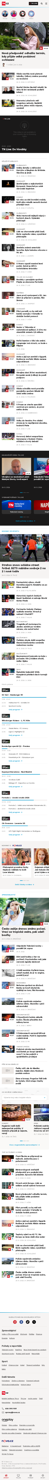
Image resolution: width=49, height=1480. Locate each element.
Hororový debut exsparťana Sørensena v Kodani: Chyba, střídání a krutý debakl (29, 439)
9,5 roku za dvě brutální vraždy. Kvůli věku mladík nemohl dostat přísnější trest (31, 202)
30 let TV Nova (7, 1454)
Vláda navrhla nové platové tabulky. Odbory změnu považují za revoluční (31, 76)
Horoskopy (6, 1381)
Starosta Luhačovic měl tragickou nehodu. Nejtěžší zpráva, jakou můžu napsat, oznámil (29, 104)
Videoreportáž (22, 1015)
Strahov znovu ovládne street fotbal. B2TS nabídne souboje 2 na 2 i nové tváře (24, 568)
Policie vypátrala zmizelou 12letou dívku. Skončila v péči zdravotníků (30, 1003)
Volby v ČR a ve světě (10, 1334)
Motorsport (22, 622)
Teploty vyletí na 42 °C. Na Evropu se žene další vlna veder (30, 1235)
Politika (31, 1334)
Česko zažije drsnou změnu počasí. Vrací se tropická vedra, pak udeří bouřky (24, 932)
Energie (5, 1338)
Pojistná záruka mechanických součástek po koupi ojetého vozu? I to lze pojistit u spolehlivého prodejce (30, 1053)
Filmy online (13, 1425)
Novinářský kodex (18, 1403)
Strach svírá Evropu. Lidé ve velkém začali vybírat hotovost (30, 1184)
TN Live (34, 3)
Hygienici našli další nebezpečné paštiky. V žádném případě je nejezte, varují (14, 1129)
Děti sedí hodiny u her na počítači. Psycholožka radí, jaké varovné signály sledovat (31, 959)
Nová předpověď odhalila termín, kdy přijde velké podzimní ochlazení (23, 56)
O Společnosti (15, 1446)
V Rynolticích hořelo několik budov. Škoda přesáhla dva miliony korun (29, 1019)
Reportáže (36, 1354)
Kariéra (4, 1450)
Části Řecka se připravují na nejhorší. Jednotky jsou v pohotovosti (29, 1158)
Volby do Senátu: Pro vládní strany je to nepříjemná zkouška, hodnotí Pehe (31, 423)
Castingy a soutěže (31, 1450)
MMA (4, 1369)
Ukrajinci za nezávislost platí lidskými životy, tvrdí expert (15, 478)
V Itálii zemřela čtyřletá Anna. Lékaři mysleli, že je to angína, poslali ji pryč (30, 972)
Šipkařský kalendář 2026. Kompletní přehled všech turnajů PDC (31, 674)
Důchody (23, 1334)
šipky (18, 669)
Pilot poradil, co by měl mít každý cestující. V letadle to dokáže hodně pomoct (29, 313)
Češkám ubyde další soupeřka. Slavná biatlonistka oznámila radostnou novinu (30, 642)
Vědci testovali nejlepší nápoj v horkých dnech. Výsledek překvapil (30, 218)
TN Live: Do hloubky (14, 149)
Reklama (5, 1446)
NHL (43, 1365)
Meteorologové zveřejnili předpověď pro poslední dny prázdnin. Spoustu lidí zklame (29, 1172)
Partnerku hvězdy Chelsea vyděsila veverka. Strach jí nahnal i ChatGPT (28, 611)
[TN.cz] (5, 3)
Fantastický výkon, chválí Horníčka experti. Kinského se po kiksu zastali (31, 584)
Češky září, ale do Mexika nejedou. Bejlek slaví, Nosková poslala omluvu (29, 1070)
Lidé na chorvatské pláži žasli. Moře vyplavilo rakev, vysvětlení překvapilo (31, 234)
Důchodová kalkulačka (10, 1385)
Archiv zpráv (32, 1399)
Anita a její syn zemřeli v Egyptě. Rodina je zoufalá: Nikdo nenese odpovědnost (31, 359)
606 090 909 (11, 1409)
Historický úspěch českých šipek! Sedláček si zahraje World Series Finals (31, 598)
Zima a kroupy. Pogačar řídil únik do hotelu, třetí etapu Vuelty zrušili (31, 1081)
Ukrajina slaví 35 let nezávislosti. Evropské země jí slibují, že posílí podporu (31, 375)
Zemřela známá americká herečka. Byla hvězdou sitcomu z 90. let (31, 250)
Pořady (4, 1425)
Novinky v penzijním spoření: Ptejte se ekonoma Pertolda (29, 281)
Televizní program (15, 1450)
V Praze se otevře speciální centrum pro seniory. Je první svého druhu (30, 407)
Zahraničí (20, 181)
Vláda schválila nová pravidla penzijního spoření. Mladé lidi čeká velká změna (30, 391)
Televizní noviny (7, 1350)
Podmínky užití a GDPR (31, 1446)
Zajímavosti (21, 165)
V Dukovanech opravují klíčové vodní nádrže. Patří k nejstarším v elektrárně (31, 1035)
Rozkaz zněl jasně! (23, 1354)
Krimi (36, 1123)
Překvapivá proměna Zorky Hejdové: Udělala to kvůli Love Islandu (15, 869)
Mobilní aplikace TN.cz (10, 1399)
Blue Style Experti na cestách (35, 1350)
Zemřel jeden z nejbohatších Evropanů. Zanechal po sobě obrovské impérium (29, 186)
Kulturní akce (26, 1385)
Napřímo (20, 293)
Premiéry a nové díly (27, 1425)
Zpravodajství (8, 895)
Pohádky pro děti (25, 1429)
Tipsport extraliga (33, 1365)
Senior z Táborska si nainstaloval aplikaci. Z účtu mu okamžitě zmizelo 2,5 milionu (31, 329)
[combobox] (24, 1097)
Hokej (22, 1365)
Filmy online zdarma (9, 1429)
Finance (39, 1334)
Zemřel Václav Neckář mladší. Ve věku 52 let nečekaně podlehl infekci (31, 89)
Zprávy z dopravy (18, 1381)
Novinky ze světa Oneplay (11, 1433)
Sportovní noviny (8, 1354)
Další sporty (21, 638)
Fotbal (19, 434)
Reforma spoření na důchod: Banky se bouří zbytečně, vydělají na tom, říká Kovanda (30, 987)
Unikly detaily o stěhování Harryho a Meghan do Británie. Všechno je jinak (30, 170)
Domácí (19, 197)
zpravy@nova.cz (12, 1412)
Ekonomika (21, 983)
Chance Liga (13, 1365)
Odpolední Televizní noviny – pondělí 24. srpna (29, 947)
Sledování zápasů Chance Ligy (35, 1433)
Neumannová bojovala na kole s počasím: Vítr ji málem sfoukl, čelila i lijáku (31, 658)
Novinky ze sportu (10, 531)
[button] (21, 492)
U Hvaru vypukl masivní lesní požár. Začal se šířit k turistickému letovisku (29, 266)
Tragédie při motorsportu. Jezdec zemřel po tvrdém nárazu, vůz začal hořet (28, 626)
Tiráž (41, 1399)
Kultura (12, 1338)
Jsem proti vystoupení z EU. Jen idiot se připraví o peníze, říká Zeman (31, 297)
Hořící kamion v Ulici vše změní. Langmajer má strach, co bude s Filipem (31, 343)
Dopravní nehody (32, 1381)
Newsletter (6, 1403)
